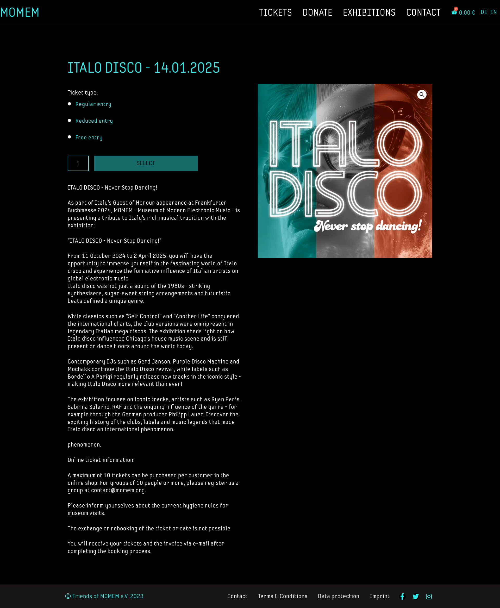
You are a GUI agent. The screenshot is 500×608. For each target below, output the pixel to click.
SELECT (146, 163)
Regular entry (93, 104)
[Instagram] (429, 596)
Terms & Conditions (283, 596)
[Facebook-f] (402, 596)
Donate (318, 12)
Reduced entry (94, 120)
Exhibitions (369, 12)
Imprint (380, 596)
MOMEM (20, 12)
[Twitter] (416, 596)
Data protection (338, 596)
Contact (423, 12)
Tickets (275, 12)
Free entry (89, 137)
